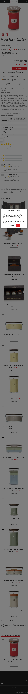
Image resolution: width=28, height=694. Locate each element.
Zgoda (17, 225)
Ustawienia (11, 225)
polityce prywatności (16, 217)
